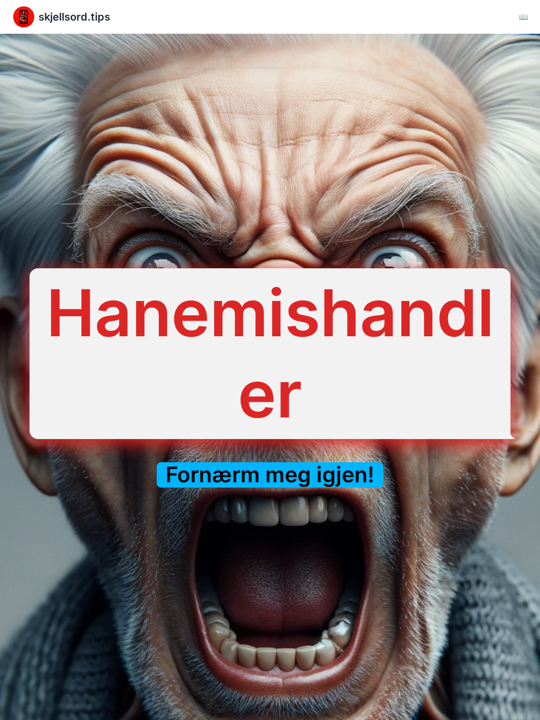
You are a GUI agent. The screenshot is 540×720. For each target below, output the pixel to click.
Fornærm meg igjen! (270, 474)
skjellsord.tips (74, 17)
